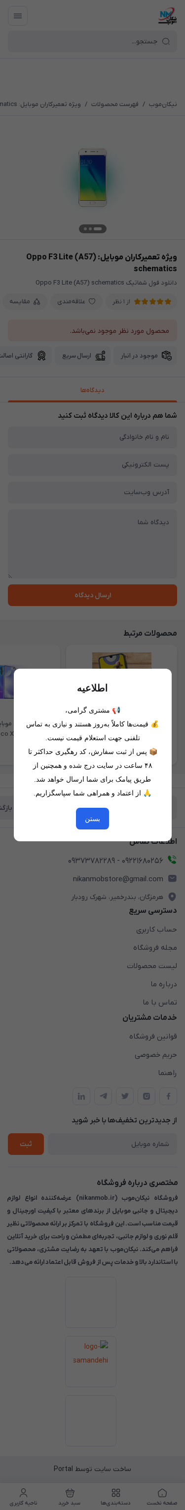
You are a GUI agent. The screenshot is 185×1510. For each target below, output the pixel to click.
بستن (92, 819)
